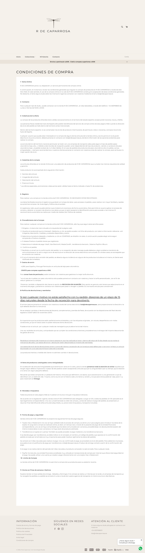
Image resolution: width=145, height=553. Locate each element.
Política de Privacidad (24, 534)
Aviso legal (20, 537)
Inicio (18, 57)
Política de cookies (23, 531)
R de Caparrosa (25, 550)
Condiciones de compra (25, 540)
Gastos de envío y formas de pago (28, 525)
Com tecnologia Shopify (38, 550)
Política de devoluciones (25, 528)
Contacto (56, 57)
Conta (127, 57)
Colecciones (30, 57)
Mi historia (44, 57)
